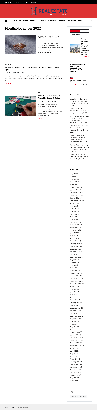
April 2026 (73, 182)
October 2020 (74, 343)
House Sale (42, 21)
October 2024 (75, 225)
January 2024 (74, 246)
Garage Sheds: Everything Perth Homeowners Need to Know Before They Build (79, 147)
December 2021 (75, 308)
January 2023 (74, 276)
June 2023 (73, 262)
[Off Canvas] (6, 21)
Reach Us (33, 2)
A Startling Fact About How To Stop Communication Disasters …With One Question (77, 68)
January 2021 (74, 335)
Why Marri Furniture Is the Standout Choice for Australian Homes (79, 128)
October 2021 (74, 313)
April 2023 (73, 268)
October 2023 (74, 254)
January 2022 (74, 305)
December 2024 (75, 222)
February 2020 (75, 362)
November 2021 (75, 311)
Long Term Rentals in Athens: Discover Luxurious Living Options (79, 111)
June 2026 (73, 176)
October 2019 (74, 372)
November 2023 (75, 252)
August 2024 (74, 230)
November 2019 (75, 370)
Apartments (23, 21)
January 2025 (74, 219)
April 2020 (73, 356)
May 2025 (73, 211)
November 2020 (75, 340)
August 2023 (74, 260)
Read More (41, 55)
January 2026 (74, 190)
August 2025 (74, 203)
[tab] (75, 31)
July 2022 (73, 289)
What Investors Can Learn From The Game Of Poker (49, 96)
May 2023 (73, 265)
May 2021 (73, 327)
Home (26, 2)
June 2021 (73, 324)
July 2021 (73, 321)
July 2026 (73, 174)
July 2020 (73, 351)
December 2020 (75, 337)
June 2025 (73, 209)
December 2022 (75, 278)
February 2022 (75, 303)
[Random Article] (88, 21)
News (39, 92)
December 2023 (75, 249)
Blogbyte (25, 407)
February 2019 (75, 375)
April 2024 (73, 238)
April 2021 (73, 329)
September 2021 (75, 316)
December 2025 (75, 193)
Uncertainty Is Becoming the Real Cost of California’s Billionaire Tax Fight (85, 47)
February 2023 (75, 273)
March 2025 (74, 217)
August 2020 (74, 348)
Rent (80, 21)
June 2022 (73, 292)
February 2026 (75, 187)
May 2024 (73, 235)
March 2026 (74, 185)
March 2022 (74, 300)
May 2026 (73, 179)
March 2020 (74, 359)
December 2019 (75, 367)
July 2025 (73, 206)
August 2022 (74, 286)
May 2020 (73, 354)
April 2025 (73, 214)
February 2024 (75, 244)
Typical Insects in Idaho (48, 37)
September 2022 (75, 284)
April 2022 (73, 297)
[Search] (91, 21)
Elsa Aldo (86, 56)
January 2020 (74, 364)
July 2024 (73, 233)
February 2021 (75, 332)
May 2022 (73, 294)
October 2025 (74, 198)
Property (62, 21)
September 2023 (75, 257)
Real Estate (72, 21)
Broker (32, 21)
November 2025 (75, 195)
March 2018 (74, 380)
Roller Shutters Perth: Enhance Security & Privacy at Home (79, 157)
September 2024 (76, 227)
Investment (52, 21)
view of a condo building (78, 396)
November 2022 (75, 281)
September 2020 (75, 346)
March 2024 (74, 241)
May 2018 (73, 378)
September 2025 (75, 201)
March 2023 (74, 270)
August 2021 (74, 319)
